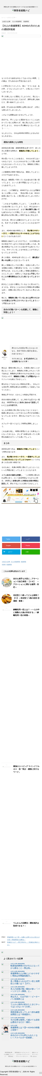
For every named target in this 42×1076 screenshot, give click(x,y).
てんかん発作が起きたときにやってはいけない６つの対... (25, 1005)
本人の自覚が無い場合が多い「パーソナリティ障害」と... (25, 990)
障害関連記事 (8, 1052)
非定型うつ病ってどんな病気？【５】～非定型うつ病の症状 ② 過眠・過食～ (26, 598)
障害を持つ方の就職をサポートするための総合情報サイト (21, 1066)
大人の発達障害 (15, 561)
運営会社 (10, 1056)
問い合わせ (33, 1056)
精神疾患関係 (21, 963)
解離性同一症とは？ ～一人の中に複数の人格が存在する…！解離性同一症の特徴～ (26, 612)
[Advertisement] (21, 522)
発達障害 (23, 561)
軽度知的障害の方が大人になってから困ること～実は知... (25, 967)
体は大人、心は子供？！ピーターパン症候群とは (25, 998)
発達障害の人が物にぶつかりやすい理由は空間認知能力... (25, 974)
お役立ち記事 (6, 561)
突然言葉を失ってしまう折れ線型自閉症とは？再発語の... (25, 1013)
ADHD (4, 564)
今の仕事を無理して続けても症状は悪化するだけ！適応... (25, 1021)
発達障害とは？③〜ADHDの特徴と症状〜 (24, 1028)
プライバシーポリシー (22, 1056)
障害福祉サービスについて (22, 1052)
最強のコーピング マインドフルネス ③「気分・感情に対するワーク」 (26, 769)
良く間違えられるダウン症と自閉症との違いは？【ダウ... (25, 982)
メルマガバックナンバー (23, 1054)
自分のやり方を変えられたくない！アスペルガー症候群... (24, 1036)
